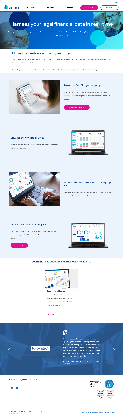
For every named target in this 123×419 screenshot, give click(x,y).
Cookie (101, 412)
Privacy (107, 412)
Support (109, 8)
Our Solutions (30, 7)
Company (69, 7)
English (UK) (12, 380)
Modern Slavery (94, 412)
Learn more (19, 245)
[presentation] (9, 349)
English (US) (23, 380)
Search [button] (116, 3)
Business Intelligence (77, 107)
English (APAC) (34, 380)
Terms (112, 412)
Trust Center (85, 412)
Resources (50, 7)
